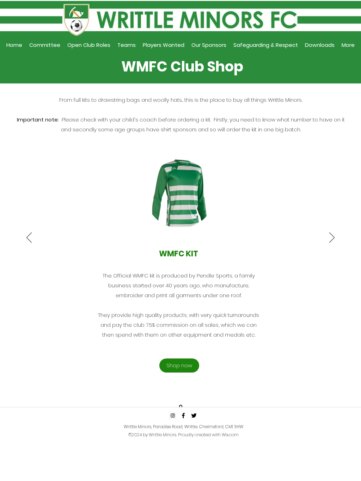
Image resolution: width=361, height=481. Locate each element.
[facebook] (183, 415)
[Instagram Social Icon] (172, 415)
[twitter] (193, 415)
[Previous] (29, 238)
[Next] (332, 238)
